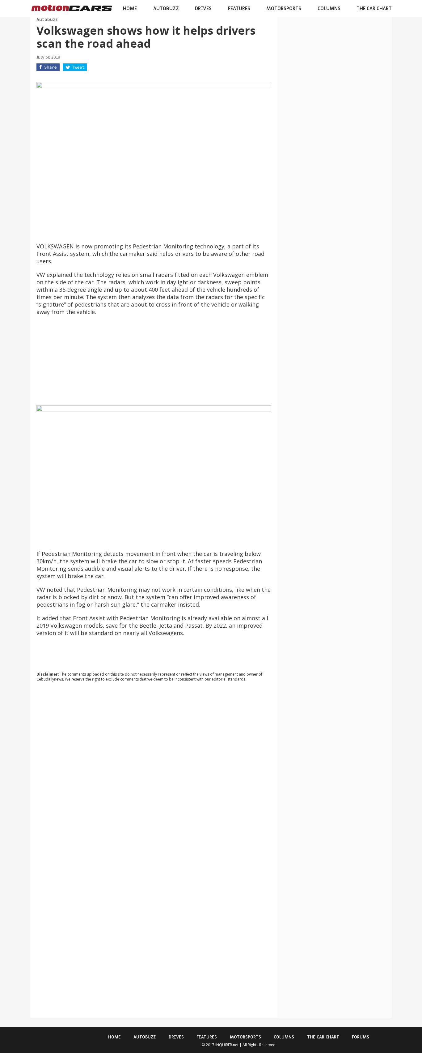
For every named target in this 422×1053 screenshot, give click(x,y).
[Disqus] (153, 770)
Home (130, 8)
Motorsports (283, 8)
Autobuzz (166, 8)
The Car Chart (374, 8)
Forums (360, 1037)
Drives (203, 8)
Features (239, 8)
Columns (329, 8)
